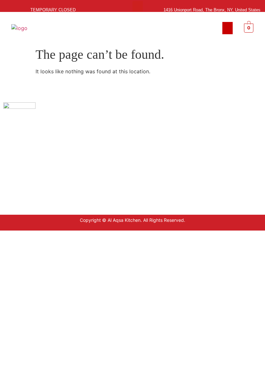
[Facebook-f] (127, 6)
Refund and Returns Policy (209, 138)
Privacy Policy (195, 119)
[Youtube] (137, 6)
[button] (227, 28)
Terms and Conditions (204, 129)
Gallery (188, 158)
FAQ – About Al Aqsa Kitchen (211, 148)
